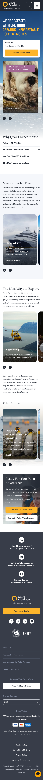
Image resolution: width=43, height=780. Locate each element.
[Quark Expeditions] (12, 5)
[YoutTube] (32, 621)
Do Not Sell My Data (21, 750)
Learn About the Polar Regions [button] (16, 662)
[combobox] (21, 702)
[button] (38, 774)
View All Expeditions (21, 686)
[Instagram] (18, 621)
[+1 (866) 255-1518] (29, 5)
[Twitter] (25, 621)
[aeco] (27, 634)
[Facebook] (11, 621)
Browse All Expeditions (21, 510)
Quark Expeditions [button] (11, 669)
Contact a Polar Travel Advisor (21, 518)
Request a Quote (21, 611)
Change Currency (10, 696)
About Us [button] (7, 647)
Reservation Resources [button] (13, 655)
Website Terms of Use (21, 760)
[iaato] (16, 637)
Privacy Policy (21, 755)
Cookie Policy (21, 745)
